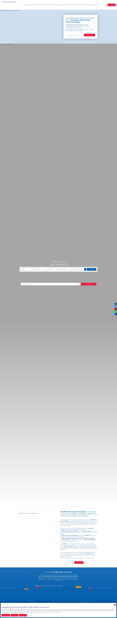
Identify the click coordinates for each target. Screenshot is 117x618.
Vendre (60, 4)
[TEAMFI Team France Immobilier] (10, 5)
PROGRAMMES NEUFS (46, 4)
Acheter (30, 4)
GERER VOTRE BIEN (37, 4)
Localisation (49, 269)
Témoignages (78, 4)
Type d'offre (23, 268)
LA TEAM (65, 4)
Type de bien (37, 269)
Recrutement (70, 4)
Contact (96, 4)
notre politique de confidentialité (54, 612)
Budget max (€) (63, 269)
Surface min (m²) (76, 269)
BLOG (92, 4)
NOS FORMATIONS (86, 4)
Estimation (55, 4)
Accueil (25, 4)
